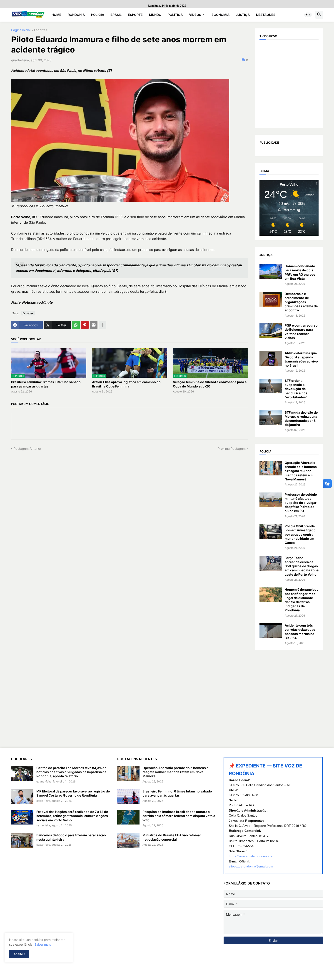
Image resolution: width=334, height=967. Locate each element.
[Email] (93, 325)
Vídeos (195, 15)
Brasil (116, 15)
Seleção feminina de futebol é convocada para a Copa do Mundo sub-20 (210, 384)
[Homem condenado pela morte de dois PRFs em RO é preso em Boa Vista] (270, 271)
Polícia (97, 15)
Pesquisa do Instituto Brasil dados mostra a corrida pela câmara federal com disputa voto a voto (178, 816)
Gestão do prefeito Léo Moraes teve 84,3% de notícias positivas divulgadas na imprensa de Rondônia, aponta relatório (71, 772)
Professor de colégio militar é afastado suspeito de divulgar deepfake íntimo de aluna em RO (301, 502)
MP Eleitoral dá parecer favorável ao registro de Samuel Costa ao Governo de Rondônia (73, 793)
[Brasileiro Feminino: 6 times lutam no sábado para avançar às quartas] (128, 796)
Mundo (155, 15)
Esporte (135, 15)
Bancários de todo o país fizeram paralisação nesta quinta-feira (71, 837)
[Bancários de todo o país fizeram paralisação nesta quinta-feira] (22, 840)
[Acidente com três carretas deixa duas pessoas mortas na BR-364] (270, 630)
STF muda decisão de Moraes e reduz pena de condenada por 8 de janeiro (301, 418)
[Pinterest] (85, 325)
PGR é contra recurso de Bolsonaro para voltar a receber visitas (301, 331)
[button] (308, 14)
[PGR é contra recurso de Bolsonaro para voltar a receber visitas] (270, 330)
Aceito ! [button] (19, 954)
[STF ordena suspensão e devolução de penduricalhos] (270, 386)
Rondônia (76, 15)
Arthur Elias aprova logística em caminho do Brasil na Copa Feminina (126, 384)
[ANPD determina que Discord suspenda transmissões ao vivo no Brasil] (270, 358)
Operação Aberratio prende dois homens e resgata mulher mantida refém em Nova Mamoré (301, 471)
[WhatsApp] (76, 325)
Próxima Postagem (232, 448)
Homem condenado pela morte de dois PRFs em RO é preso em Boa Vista (300, 272)
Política (175, 15)
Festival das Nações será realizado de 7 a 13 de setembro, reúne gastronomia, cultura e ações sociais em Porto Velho (72, 816)
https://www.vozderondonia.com (251, 856)
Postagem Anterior (27, 448)
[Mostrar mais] (102, 325)
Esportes (40, 30)
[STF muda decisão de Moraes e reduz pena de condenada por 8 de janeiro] (270, 417)
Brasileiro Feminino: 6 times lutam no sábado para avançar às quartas (46, 384)
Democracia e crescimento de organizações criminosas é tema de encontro (301, 302)
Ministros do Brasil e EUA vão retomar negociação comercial (171, 837)
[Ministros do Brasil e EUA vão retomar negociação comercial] (128, 840)
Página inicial (20, 30)
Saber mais (42, 944)
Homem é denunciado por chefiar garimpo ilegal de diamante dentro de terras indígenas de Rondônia (302, 599)
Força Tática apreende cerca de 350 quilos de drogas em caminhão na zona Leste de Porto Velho (302, 566)
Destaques (265, 15)
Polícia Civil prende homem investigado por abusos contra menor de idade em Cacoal (300, 534)
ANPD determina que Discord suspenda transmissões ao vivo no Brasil (301, 359)
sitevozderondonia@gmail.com (251, 866)
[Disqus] (129, 508)
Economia (220, 15)
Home (56, 15)
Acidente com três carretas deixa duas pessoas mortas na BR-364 (300, 631)
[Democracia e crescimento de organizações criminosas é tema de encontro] (270, 299)
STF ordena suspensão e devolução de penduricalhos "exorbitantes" (296, 389)
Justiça (243, 15)
